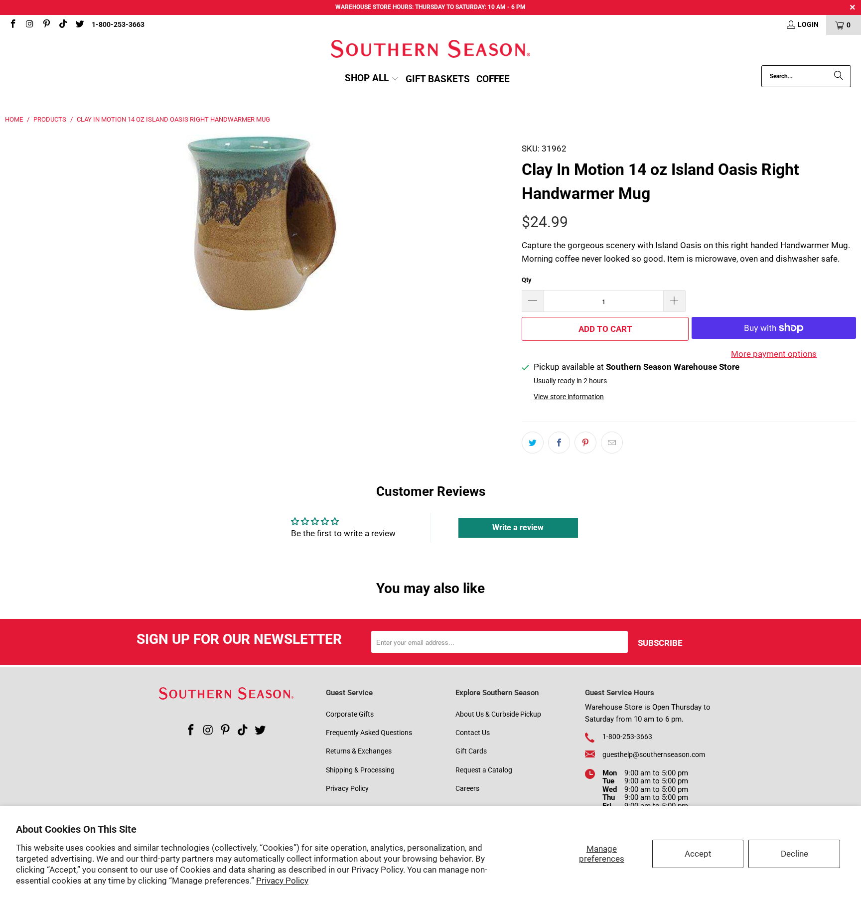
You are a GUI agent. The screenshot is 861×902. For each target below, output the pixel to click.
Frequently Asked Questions (369, 733)
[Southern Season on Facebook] (12, 25)
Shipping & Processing (360, 770)
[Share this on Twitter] (533, 442)
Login (808, 24)
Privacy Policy (282, 881)
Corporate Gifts (350, 714)
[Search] (838, 76)
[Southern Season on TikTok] (63, 25)
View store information (569, 397)
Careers (467, 788)
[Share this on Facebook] (559, 442)
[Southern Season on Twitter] (79, 25)
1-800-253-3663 (118, 24)
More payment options (774, 354)
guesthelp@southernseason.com (653, 754)
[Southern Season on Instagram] (29, 25)
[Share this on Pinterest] (585, 442)
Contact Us (472, 733)
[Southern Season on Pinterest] (46, 25)
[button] (372, 79)
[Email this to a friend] (612, 442)
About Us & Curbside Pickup (498, 714)
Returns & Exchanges (359, 751)
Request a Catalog (483, 770)
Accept (698, 854)
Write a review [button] (518, 527)
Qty (527, 280)
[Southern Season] (430, 50)
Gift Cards (471, 751)
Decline (794, 854)
